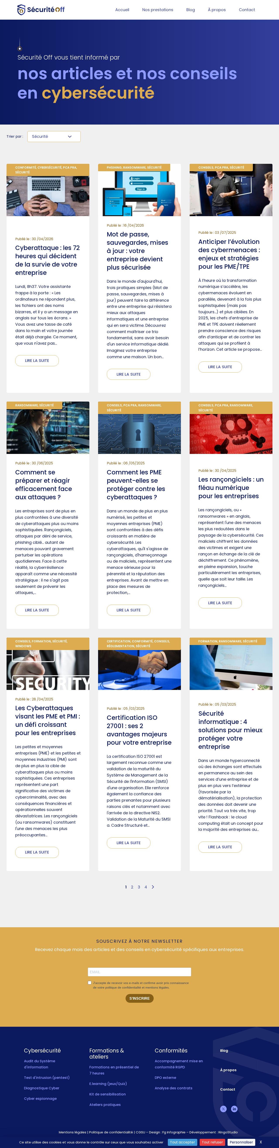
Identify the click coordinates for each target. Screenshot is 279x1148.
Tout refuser (212, 1142)
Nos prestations (157, 9)
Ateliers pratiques (105, 1104)
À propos (217, 9)
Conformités (171, 1051)
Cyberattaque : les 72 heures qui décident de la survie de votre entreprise (47, 260)
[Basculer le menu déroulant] (70, 136)
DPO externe (165, 1077)
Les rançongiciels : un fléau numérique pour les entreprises (231, 487)
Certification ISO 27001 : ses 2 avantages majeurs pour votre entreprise (139, 730)
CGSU (140, 1132)
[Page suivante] (152, 887)
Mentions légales (72, 1132)
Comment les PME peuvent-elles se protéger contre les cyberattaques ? (136, 484)
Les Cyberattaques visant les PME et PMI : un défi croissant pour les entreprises (47, 720)
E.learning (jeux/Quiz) (108, 1083)
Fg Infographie (173, 1132)
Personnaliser (241, 1142)
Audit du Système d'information (39, 1064)
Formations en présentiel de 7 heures (114, 1070)
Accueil (122, 9)
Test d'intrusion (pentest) (47, 1077)
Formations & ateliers (106, 1054)
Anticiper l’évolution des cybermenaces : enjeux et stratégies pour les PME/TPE (229, 254)
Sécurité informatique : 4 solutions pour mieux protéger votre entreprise (230, 730)
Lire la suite (37, 360)
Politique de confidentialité (111, 1132)
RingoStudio (228, 1132)
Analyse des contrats (173, 1088)
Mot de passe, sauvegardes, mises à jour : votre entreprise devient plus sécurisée (137, 251)
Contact (247, 9)
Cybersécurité (42, 1051)
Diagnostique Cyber (41, 1088)
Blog (190, 9)
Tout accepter (182, 1142)
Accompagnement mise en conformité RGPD (179, 1064)
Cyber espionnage (40, 1098)
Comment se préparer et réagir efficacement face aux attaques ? (43, 484)
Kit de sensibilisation (107, 1094)
